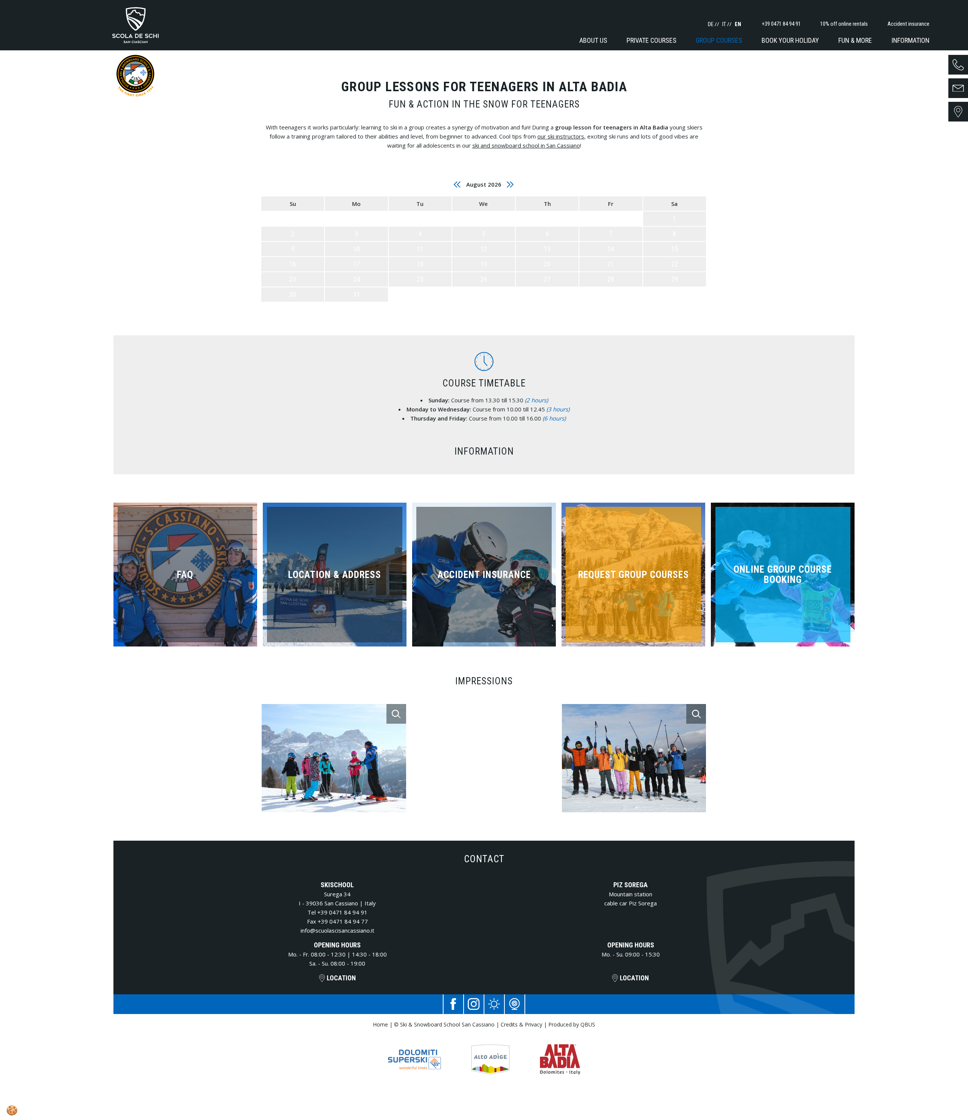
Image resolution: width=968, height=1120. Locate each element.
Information (910, 40)
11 (420, 249)
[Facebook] (453, 1004)
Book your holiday (790, 40)
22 (674, 264)
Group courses (719, 40)
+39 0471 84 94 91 (342, 912)
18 (420, 264)
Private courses (651, 40)
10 (356, 249)
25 (420, 279)
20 (547, 264)
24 (356, 279)
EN (738, 24)
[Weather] (494, 1004)
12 (483, 249)
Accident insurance (908, 23)
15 (674, 249)
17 (356, 264)
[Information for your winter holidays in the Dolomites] (414, 1052)
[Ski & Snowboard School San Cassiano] (135, 25)
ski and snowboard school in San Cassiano (526, 145)
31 (356, 294)
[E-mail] (958, 88)
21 (610, 264)
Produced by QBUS (571, 1024)
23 (292, 279)
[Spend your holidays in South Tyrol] (490, 1052)
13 (547, 249)
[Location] (958, 112)
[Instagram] (474, 1004)
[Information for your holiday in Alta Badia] (560, 1052)
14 (610, 249)
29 (674, 279)
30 (292, 294)
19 (483, 264)
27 (547, 279)
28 (610, 279)
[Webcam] (514, 1004)
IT (724, 24)
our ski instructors (560, 136)
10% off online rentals (844, 23)
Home (380, 1024)
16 (292, 264)
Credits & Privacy (521, 1024)
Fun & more (855, 40)
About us (593, 40)
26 (483, 279)
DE (711, 24)
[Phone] (958, 65)
